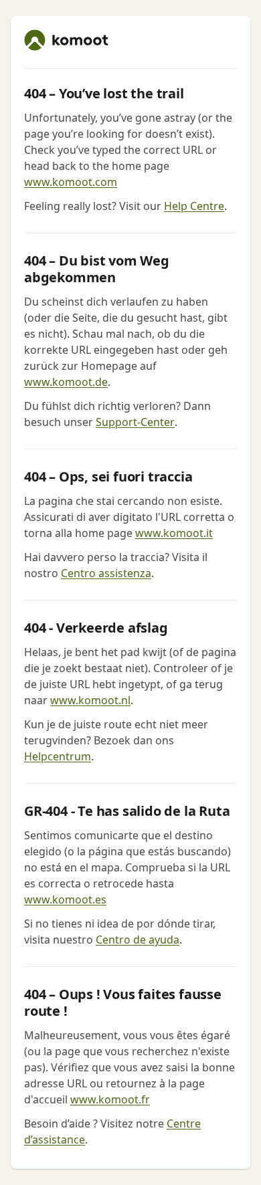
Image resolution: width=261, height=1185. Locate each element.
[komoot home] (66, 40)
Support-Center (135, 422)
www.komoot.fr (110, 1099)
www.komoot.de (66, 381)
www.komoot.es (65, 899)
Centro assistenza (106, 573)
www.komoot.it (174, 533)
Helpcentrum (57, 756)
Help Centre (194, 206)
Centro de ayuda (137, 939)
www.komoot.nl (90, 700)
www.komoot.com (70, 182)
